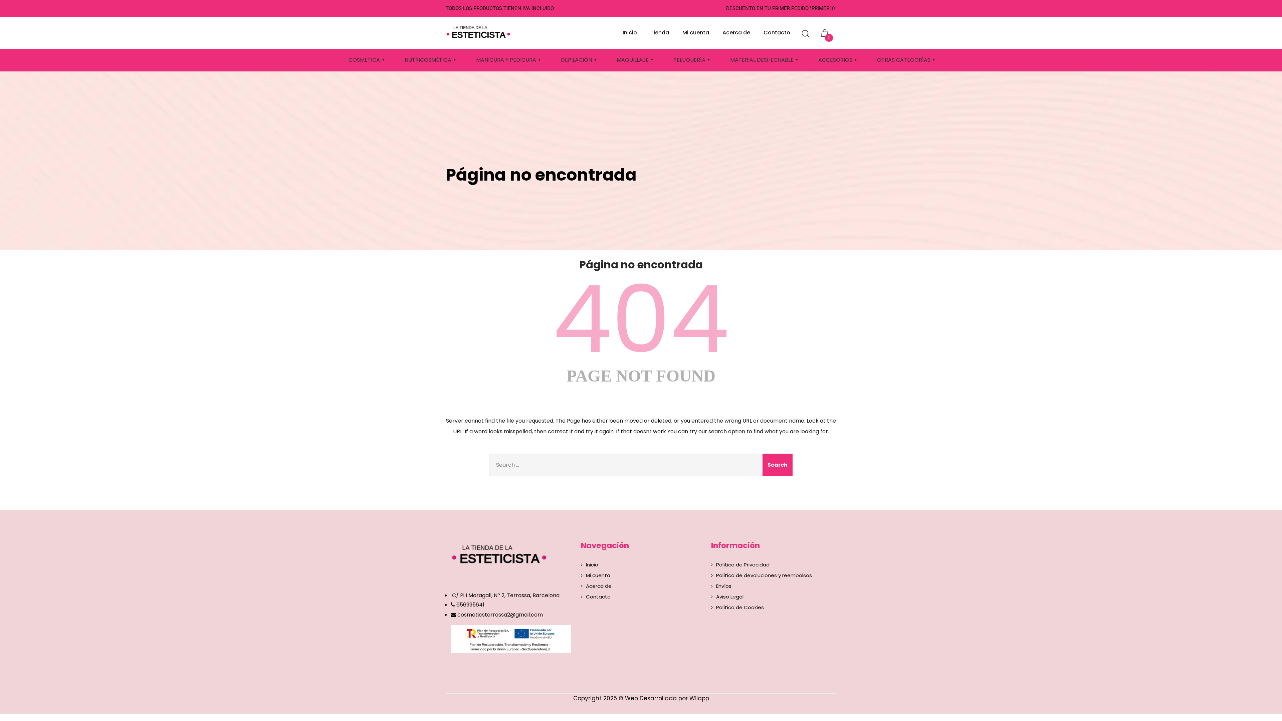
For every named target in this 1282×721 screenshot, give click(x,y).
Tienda (659, 32)
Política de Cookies (740, 607)
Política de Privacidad (743, 564)
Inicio (630, 32)
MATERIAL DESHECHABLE (762, 60)
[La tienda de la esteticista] (479, 31)
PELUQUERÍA (689, 60)
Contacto (777, 32)
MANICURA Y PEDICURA (506, 60)
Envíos (723, 585)
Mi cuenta (695, 32)
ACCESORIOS (835, 60)
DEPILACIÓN (576, 60)
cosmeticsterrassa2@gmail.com (500, 615)
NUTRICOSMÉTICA (428, 60)
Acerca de (736, 32)
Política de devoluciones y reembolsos (764, 575)
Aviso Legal (729, 596)
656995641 (469, 605)
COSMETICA (364, 60)
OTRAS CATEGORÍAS (903, 60)
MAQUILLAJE (633, 60)
